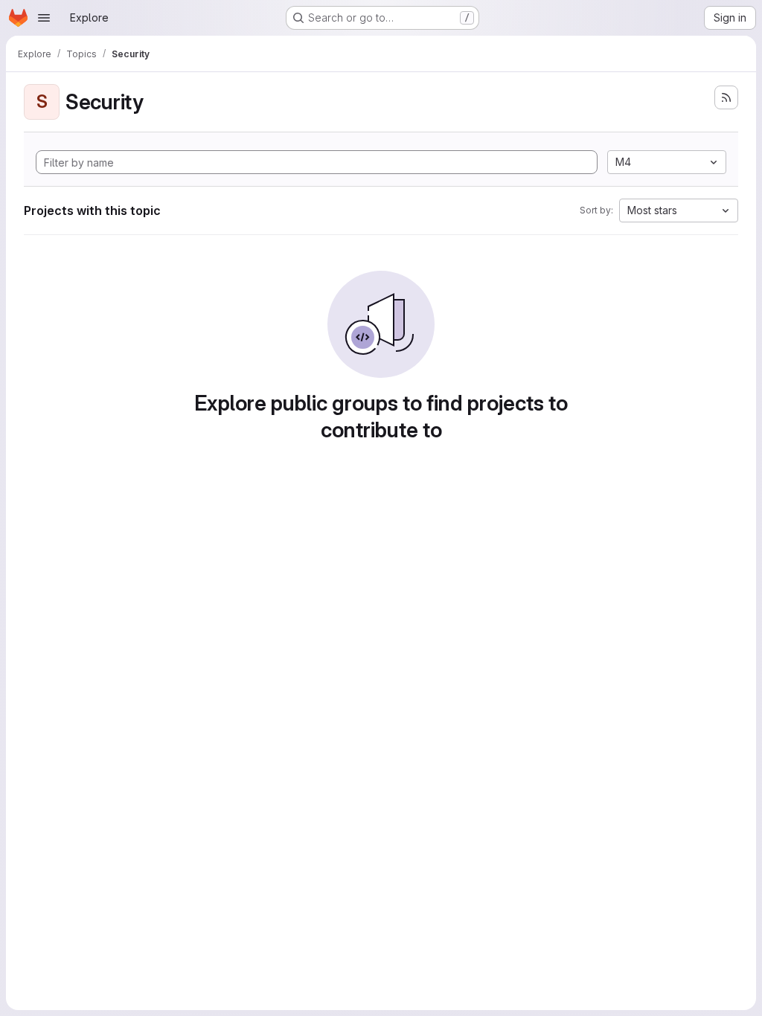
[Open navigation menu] (44, 18)
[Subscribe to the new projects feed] (726, 97)
